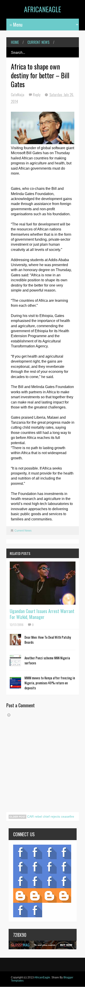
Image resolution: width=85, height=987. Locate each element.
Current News (38, 42)
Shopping (35, 881)
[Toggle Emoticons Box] (8, 715)
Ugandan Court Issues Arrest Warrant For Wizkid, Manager (42, 614)
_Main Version (20, 895)
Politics (20, 881)
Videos (35, 852)
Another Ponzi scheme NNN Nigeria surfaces (47, 660)
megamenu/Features (64, 866)
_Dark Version (35, 895)
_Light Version (49, 895)
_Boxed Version (64, 895)
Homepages (64, 881)
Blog (20, 852)
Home (15, 42)
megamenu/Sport (49, 881)
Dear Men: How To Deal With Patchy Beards (47, 640)
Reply (37, 94)
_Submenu (49, 852)
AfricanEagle (42, 9)
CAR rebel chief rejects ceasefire (50, 816)
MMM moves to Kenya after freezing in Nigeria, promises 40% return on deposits (49, 682)
